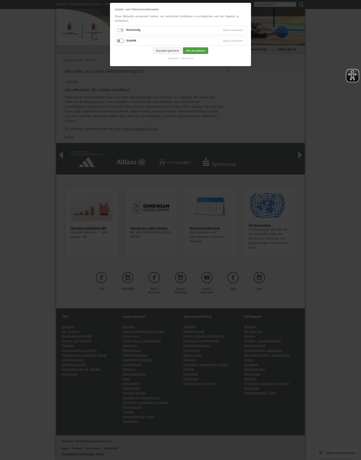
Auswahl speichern (167, 50)
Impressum (173, 58)
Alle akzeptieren (195, 50)
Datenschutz (187, 58)
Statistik (131, 40)
